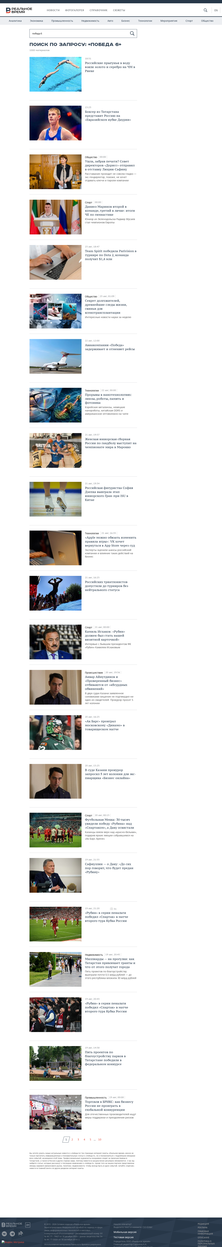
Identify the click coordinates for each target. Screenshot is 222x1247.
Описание (203, 1237)
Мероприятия (168, 20)
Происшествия (94, 672)
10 (99, 1139)
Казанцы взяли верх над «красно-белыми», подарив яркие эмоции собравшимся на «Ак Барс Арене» (111, 829)
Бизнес (125, 20)
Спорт (189, 20)
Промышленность (62, 20)
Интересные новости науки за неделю (108, 309)
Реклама (202, 1227)
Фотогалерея (74, 10)
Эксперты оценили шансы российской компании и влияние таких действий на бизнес (110, 546)
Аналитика (15, 20)
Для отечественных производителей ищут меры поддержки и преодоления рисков (110, 1109)
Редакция (203, 1224)
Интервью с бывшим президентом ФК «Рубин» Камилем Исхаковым (108, 639)
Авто (110, 20)
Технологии (145, 20)
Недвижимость (90, 20)
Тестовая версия (124, 1237)
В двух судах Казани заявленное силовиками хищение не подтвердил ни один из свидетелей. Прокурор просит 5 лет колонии (109, 690)
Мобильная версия (125, 1232)
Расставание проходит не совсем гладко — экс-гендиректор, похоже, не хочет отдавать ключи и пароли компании (110, 170)
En (216, 10)
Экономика (36, 20)
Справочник (99, 10)
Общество (207, 20)
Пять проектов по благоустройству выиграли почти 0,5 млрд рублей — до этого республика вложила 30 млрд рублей (110, 968)
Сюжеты (119, 10)
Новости (53, 10)
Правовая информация (205, 1232)
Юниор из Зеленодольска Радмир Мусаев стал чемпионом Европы (110, 214)
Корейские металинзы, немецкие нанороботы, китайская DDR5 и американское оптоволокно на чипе (108, 404)
